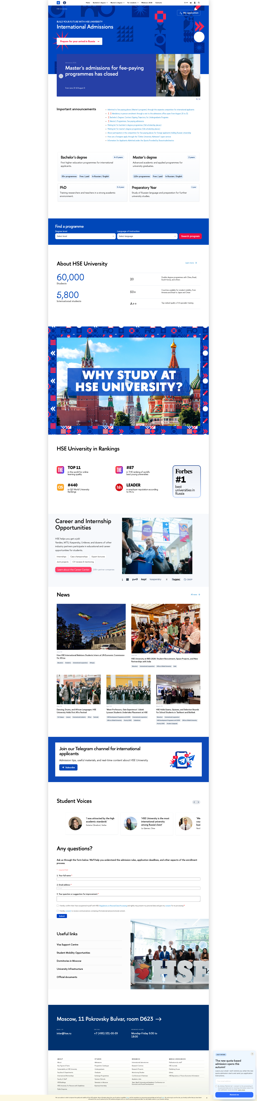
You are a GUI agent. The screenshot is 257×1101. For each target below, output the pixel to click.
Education (60, 663)
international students (79, 717)
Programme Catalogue (102, 1066)
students (68, 663)
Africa (89, 717)
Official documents (67, 977)
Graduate (98, 1072)
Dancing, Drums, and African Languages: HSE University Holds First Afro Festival (76, 711)
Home (88, 3)
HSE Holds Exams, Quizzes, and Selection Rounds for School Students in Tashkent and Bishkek (177, 711)
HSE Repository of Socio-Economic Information (184, 1076)
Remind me (234, 1095)
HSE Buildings (61, 1082)
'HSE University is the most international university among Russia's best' (155, 821)
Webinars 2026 (146, 3)
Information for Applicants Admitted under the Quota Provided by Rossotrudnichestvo (141, 140)
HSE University (62, 9)
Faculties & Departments (65, 1072)
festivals (96, 717)
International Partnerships (65, 1076)
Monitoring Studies (138, 1072)
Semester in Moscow (101, 1082)
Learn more (189, 263)
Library (171, 1072)
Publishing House (174, 1069)
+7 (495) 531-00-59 (106, 1033)
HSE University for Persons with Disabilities (70, 1086)
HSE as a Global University (164, 666)
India (175, 666)
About (60, 1059)
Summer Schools (100, 1079)
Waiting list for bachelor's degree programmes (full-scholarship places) (134, 125)
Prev (61, 76)
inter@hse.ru (64, 1033)
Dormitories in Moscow (69, 961)
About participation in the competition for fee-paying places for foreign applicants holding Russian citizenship (149, 133)
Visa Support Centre (68, 944)
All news (194, 594)
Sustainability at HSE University (67, 1069)
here (127, 1097)
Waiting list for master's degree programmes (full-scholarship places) (134, 129)
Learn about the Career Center (73, 569)
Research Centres (137, 1066)
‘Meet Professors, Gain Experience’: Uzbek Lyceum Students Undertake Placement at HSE (126, 711)
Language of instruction (128, 231)
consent (168, 906)
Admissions (98, 1062)
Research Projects (137, 1069)
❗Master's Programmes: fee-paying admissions (126, 121)
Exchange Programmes (102, 1076)
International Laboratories (140, 1062)
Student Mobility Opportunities (74, 952)
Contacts (158, 3)
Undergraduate (99, 1069)
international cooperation (80, 663)
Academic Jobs (136, 1079)
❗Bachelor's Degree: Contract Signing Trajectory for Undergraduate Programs (138, 117)
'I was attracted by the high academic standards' (100, 820)
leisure (68, 717)
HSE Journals (173, 1066)
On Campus (61, 717)
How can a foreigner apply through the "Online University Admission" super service (139, 136)
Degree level (61, 231)
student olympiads (172, 723)
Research (136, 1059)
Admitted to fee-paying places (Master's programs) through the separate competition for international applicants (151, 109)
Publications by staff (175, 1062)
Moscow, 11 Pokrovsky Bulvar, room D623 (105, 1018)
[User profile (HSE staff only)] (194, 3)
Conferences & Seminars (140, 1076)
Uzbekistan (137, 720)
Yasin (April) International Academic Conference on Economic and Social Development (148, 1083)
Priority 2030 (127, 720)
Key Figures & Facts (63, 1066)
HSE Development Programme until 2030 (118, 717)
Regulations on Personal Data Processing (113, 906)
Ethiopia (92, 663)
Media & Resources (177, 1059)
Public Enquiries (62, 1089)
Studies (98, 1059)
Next (196, 76)
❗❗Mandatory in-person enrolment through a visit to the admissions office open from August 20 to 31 (148, 113)
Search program (190, 236)
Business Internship (101, 1086)
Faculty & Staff (62, 1079)
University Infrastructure (70, 969)
